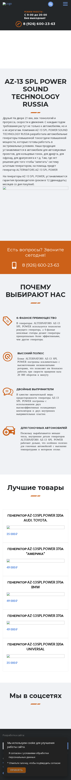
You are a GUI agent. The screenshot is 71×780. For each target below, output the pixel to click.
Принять (16, 770)
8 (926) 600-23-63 (39, 24)
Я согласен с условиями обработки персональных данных (29, 755)
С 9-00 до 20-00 (35, 16)
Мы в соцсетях (35, 696)
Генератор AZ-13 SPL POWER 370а (35, 616)
